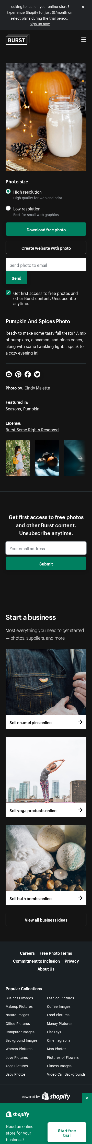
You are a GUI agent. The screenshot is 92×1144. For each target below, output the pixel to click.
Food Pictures (58, 1014)
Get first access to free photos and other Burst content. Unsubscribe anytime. (45, 297)
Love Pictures (17, 1057)
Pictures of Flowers (63, 1057)
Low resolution (26, 208)
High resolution (27, 192)
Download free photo (46, 229)
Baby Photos (16, 1074)
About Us (46, 968)
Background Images (22, 1040)
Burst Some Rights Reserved (32, 429)
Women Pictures (19, 1048)
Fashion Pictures (60, 997)
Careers (27, 952)
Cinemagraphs (58, 1040)
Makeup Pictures (19, 1006)
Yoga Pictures (17, 1065)
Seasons (13, 408)
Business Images (19, 997)
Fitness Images (59, 1065)
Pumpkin (31, 408)
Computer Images (20, 1031)
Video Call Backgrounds (66, 1074)
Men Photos (56, 1048)
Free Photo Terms (56, 952)
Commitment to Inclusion (36, 960)
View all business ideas (46, 919)
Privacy (72, 960)
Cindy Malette (37, 387)
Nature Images (17, 1014)
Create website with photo (46, 247)
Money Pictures (59, 1023)
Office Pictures (18, 1023)
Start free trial (67, 1132)
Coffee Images (59, 1006)
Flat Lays (54, 1031)
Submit (46, 563)
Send (16, 277)
